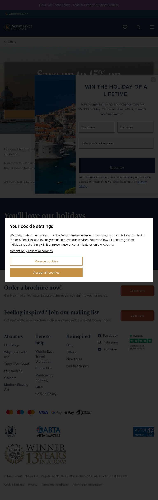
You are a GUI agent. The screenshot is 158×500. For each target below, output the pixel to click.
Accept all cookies (46, 272)
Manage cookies (46, 261)
